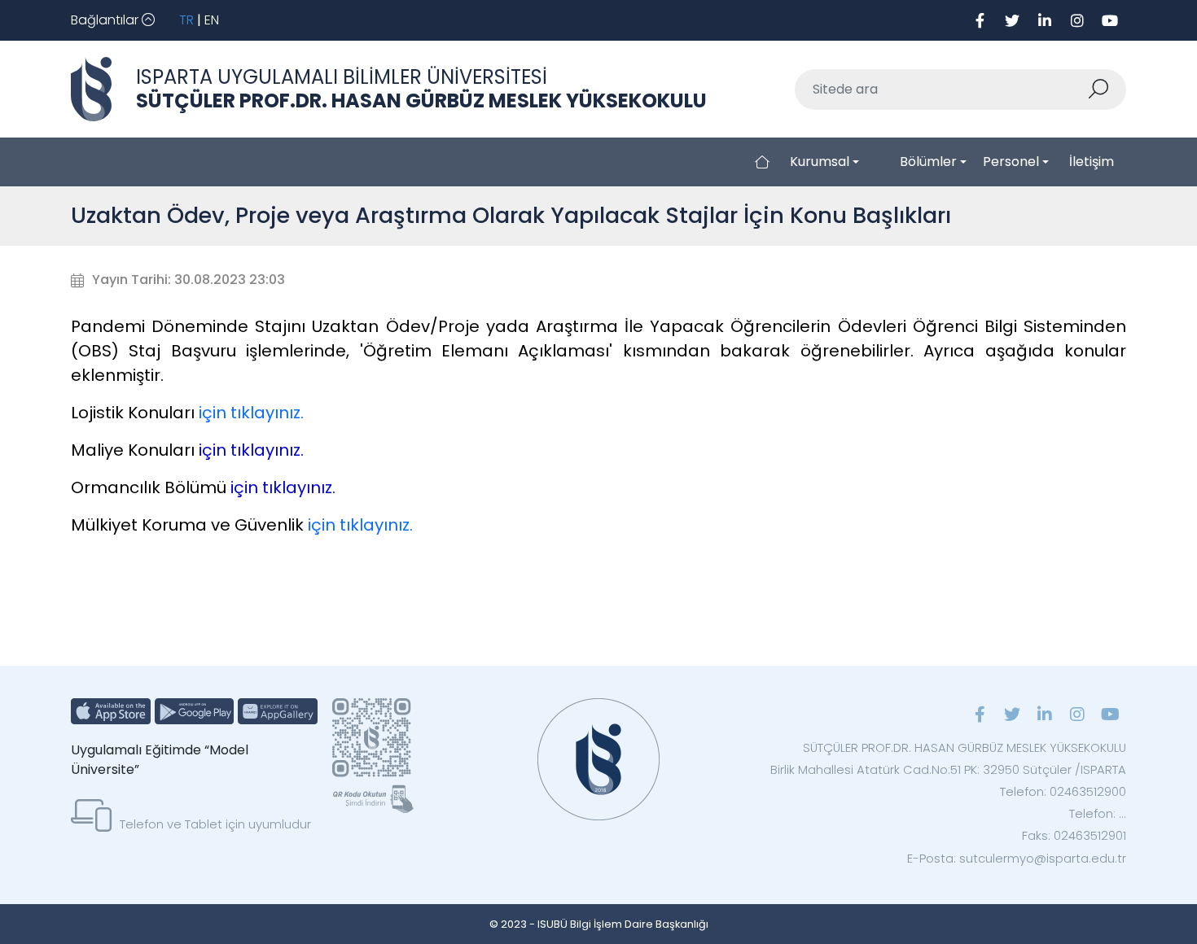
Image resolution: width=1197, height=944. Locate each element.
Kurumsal (819, 161)
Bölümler (928, 161)
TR (186, 20)
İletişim (1091, 161)
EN (211, 20)
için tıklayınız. (251, 412)
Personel (1011, 161)
